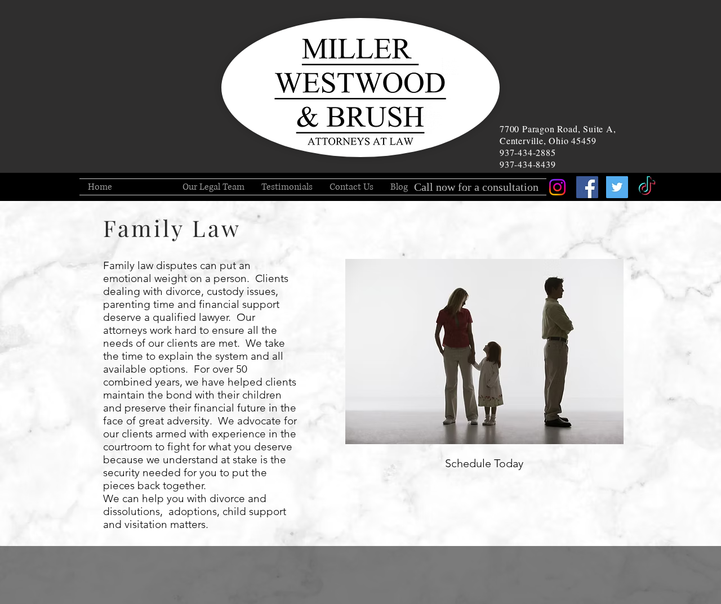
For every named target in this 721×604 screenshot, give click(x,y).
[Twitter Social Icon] (617, 187)
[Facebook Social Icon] (587, 187)
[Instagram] (557, 187)
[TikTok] (647, 187)
